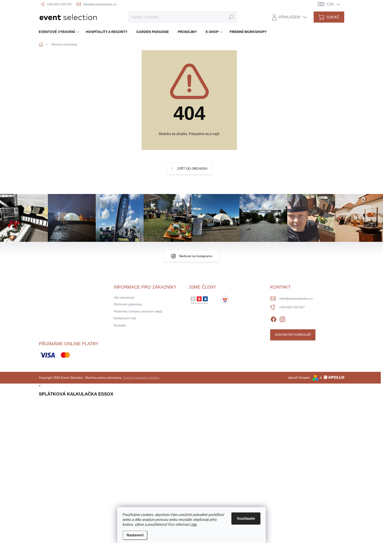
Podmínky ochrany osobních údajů (138, 311)
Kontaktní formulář (293, 334)
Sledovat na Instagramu (195, 256)
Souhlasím (246, 518)
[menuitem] (59, 31)
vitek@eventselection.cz (296, 298)
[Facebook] (273, 318)
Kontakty (120, 325)
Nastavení (135, 535)
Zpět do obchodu (192, 168)
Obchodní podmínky (128, 304)
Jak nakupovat (124, 297)
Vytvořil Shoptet (299, 377)
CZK (330, 4)
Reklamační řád (125, 318)
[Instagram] (282, 318)
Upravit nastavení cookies (141, 377)
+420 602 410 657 (292, 307)
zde (194, 524)
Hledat (231, 17)
